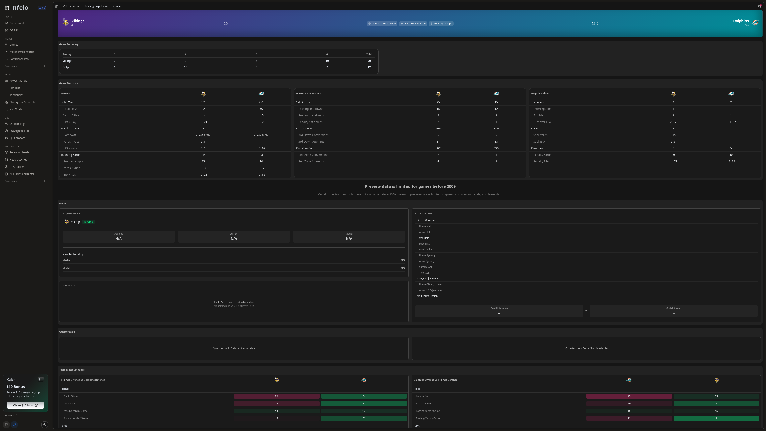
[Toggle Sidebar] (51, 215)
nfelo (65, 6)
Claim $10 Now (23, 405)
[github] (6, 424)
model (75, 6)
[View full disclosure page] (16, 415)
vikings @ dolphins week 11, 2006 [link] (102, 6)
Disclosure (9, 415)
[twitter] (14, 424)
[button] (44, 424)
